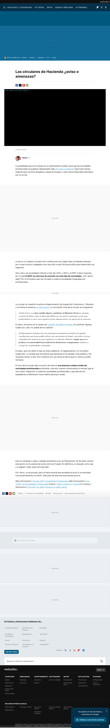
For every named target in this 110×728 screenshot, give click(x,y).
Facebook (105, 7)
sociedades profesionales (76, 493)
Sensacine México (37, 707)
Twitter (101, 7)
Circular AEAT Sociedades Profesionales (51, 481)
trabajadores (44, 644)
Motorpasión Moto (68, 683)
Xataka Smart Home (9, 689)
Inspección (59, 493)
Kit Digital (39, 7)
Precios (32, 57)
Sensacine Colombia (37, 712)
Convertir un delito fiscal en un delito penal (47, 487)
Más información (70, 726)
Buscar (102, 661)
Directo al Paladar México (55, 707)
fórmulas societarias (65, 169)
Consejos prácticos (11, 628)
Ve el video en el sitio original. (16, 90)
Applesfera (8, 686)
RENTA (50, 7)
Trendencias (82, 680)
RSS (74, 650)
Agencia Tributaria (64, 7)
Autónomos (81, 7)
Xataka (7, 680)
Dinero (24, 57)
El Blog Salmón (98, 680)
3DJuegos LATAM (26, 707)
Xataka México (10, 707)
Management (26, 634)
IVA (48, 57)
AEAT (49, 493)
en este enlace (42, 307)
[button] (26, 157)
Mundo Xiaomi (9, 693)
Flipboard (97, 7)
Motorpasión (68, 680)
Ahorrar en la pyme (11, 644)
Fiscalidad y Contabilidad (19, 7)
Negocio (43, 640)
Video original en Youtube (68, 484)
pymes (7, 640)
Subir (99, 670)
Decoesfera (82, 683)
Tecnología (43, 634)
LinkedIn (83, 650)
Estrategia (43, 628)
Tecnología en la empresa (28, 645)
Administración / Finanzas (28, 629)
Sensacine (37, 680)
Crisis (54, 57)
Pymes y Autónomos (97, 683)
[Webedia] (105, 1)
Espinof (36, 683)
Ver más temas (11, 652)
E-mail (27, 85)
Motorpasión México (68, 707)
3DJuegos (23, 680)
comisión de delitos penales (59, 324)
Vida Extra (23, 683)
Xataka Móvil (9, 683)
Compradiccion (83, 686)
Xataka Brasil (9, 710)
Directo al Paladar (55, 680)
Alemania (41, 57)
